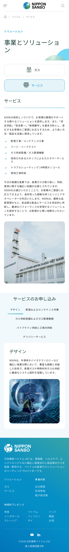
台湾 (51, 520)
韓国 (51, 516)
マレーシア (10, 520)
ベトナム (16, 16)
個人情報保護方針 (34, 546)
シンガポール (11, 516)
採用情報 (40, 491)
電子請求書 (41, 495)
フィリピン (34, 516)
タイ (30, 520)
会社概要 (40, 486)
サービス (9, 491)
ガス (6, 486)
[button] (5, 5)
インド (52, 512)
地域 (6, 512)
